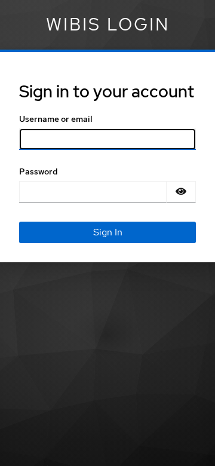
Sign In (107, 232)
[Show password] (181, 192)
